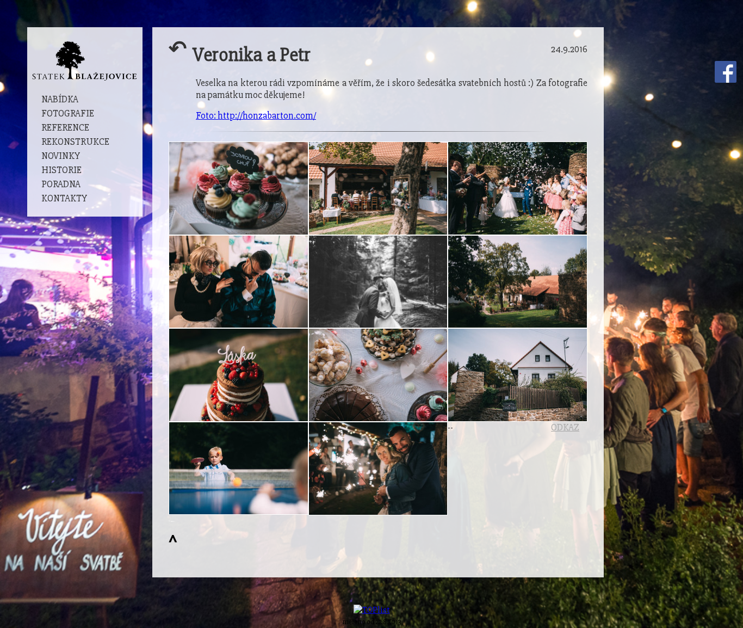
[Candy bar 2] (238, 188)
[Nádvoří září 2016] (517, 282)
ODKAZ (565, 427)
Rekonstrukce (75, 141)
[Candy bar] (378, 375)
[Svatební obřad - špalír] (517, 188)
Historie (61, 170)
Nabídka (59, 99)
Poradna (61, 184)
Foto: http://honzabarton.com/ (256, 115)
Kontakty (64, 198)
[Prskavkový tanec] (378, 468)
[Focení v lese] (378, 282)
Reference (65, 127)
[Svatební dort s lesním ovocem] (238, 375)
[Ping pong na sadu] (238, 468)
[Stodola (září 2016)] (378, 188)
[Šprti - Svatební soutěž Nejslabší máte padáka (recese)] (238, 282)
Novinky (60, 156)
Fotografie (67, 113)
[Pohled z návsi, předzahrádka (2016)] (517, 375)
